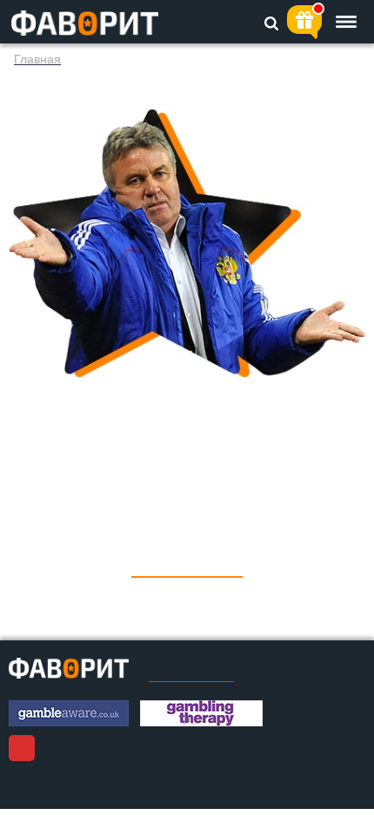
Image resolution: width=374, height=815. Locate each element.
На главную (187, 564)
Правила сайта (191, 676)
